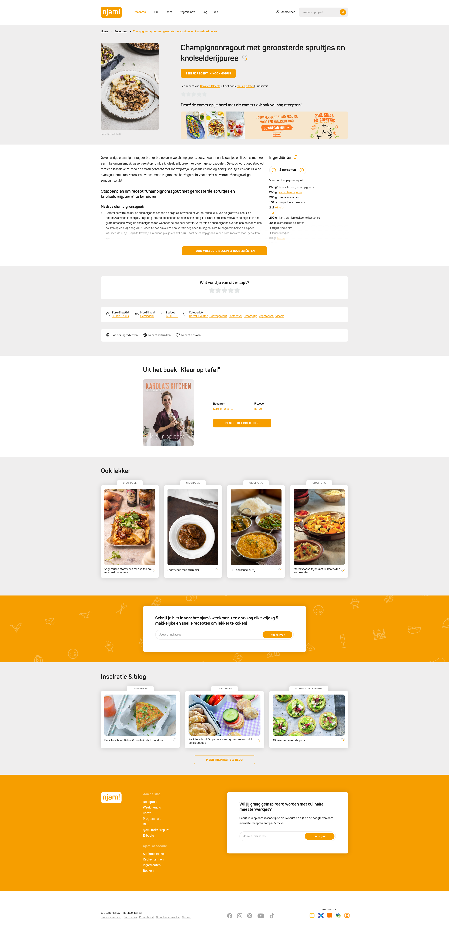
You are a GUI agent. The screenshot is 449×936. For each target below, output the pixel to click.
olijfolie (279, 207)
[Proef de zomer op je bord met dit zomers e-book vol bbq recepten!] (264, 125)
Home (104, 31)
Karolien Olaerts (210, 86)
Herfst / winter (198, 316)
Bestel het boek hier (242, 423)
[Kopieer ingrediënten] (295, 158)
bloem (281, 238)
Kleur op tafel (245, 86)
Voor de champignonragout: (286, 180)
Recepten (121, 31)
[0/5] (194, 94)
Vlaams (279, 316)
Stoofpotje (250, 316)
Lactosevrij (235, 316)
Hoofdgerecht (218, 316)
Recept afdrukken (159, 335)
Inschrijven (277, 635)
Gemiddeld (147, 316)
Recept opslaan (191, 335)
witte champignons (290, 192)
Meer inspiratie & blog (224, 760)
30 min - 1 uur (120, 316)
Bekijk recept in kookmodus (208, 73)
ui (273, 212)
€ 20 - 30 (172, 316)
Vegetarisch (266, 316)
